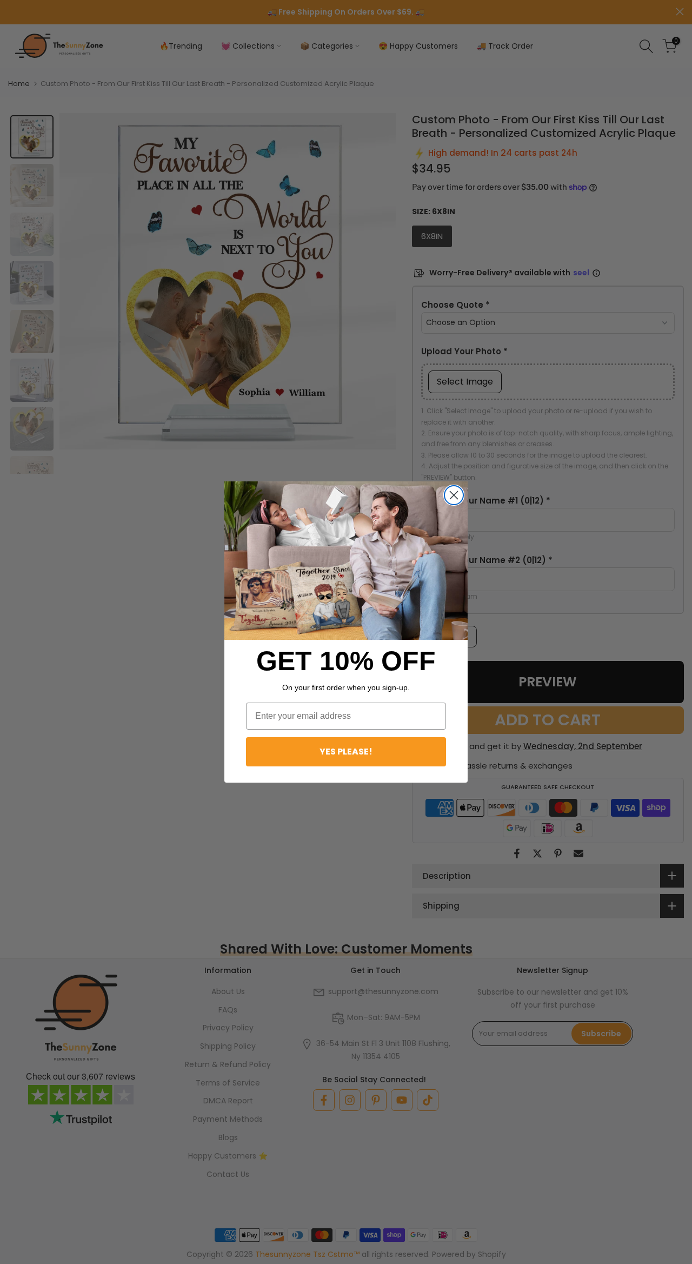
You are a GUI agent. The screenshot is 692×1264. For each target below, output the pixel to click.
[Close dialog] (453, 495)
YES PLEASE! (346, 751)
